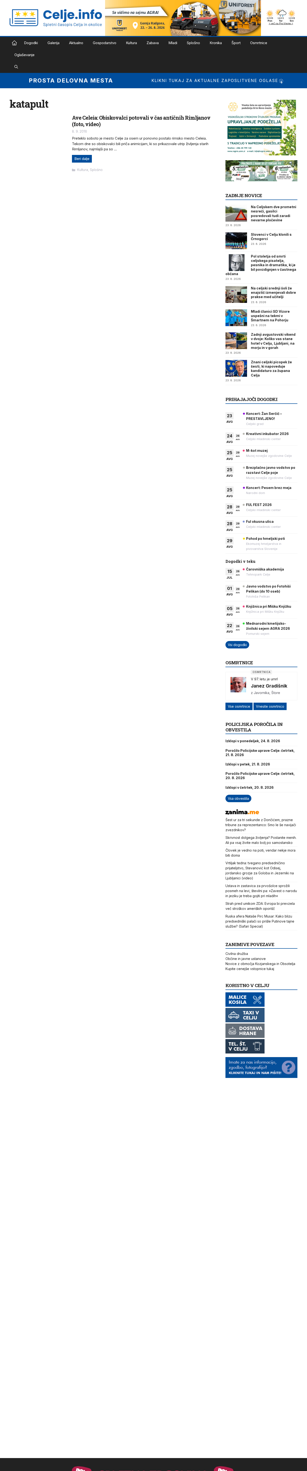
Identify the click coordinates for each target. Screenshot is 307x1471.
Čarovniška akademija (265, 569)
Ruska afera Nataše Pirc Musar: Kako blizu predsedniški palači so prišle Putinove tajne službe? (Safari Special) (259, 921)
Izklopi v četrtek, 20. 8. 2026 (249, 787)
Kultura (131, 43)
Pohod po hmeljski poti (265, 538)
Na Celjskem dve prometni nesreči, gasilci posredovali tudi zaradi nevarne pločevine (273, 213)
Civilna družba (236, 954)
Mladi (172, 43)
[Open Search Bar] (16, 67)
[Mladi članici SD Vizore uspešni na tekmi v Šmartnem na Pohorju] (236, 317)
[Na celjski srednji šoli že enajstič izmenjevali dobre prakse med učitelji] (236, 294)
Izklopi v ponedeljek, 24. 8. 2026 (252, 741)
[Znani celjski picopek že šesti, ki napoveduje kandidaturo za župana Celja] (236, 368)
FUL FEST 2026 (259, 505)
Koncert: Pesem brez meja (268, 488)
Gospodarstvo (104, 43)
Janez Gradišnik (269, 686)
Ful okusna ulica (260, 521)
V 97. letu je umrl (264, 679)
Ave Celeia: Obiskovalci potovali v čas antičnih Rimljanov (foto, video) (141, 120)
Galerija (53, 43)
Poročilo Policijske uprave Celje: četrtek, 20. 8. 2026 (260, 775)
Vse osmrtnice (239, 706)
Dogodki (31, 43)
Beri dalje (81, 158)
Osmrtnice (258, 43)
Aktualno (76, 43)
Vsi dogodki (237, 645)
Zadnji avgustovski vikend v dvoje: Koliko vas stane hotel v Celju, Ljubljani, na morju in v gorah (273, 341)
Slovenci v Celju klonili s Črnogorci (271, 236)
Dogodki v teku (240, 561)
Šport (236, 43)
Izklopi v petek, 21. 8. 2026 (247, 764)
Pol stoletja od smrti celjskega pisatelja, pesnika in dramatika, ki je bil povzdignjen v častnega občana (260, 265)
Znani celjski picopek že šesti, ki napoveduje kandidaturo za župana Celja (271, 368)
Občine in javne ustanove (245, 959)
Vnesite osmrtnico (270, 706)
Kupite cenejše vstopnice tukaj (249, 969)
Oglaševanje (24, 55)
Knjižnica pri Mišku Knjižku (268, 606)
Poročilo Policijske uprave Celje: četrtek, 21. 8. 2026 (260, 752)
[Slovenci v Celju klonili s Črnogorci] (236, 240)
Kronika (216, 43)
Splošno (193, 43)
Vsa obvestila (238, 798)
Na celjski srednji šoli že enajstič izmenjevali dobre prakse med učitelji (273, 292)
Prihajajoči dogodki (251, 399)
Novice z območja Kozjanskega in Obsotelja (260, 964)
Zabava (153, 43)
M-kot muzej (257, 450)
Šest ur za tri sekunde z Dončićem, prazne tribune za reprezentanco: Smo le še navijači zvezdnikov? (260, 825)
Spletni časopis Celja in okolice (14, 43)
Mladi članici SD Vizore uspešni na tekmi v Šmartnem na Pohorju (270, 315)
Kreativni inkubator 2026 (267, 434)
